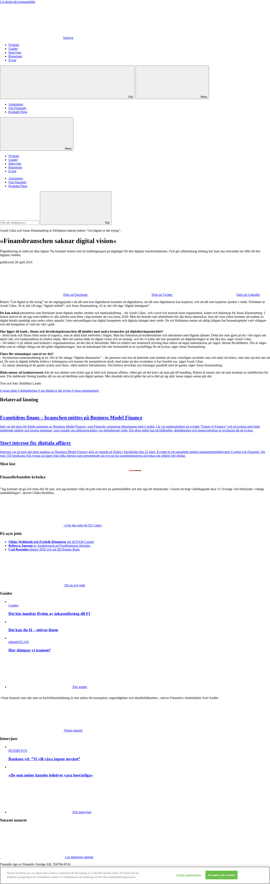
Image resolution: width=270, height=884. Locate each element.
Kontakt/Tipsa (17, 112)
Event (12, 60)
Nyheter (13, 45)
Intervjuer (14, 52)
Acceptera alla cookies (221, 875)
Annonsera (15, 104)
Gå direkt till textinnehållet (17, 2)
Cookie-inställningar (188, 875)
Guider (13, 48)
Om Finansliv (17, 108)
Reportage (15, 56)
